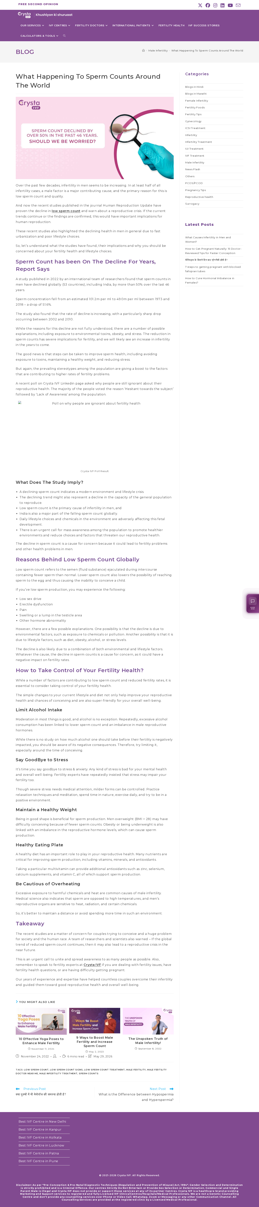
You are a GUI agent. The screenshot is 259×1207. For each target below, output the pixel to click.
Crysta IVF (92, 965)
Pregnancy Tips (195, 190)
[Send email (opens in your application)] (237, 5)
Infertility (191, 135)
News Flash (192, 169)
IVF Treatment (194, 155)
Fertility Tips (193, 114)
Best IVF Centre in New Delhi (42, 1121)
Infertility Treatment (198, 141)
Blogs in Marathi (196, 93)
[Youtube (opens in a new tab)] (230, 5)
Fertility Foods (195, 107)
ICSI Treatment (195, 128)
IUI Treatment (194, 148)
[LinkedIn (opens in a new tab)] (222, 5)
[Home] (143, 50)
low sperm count (66, 211)
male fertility (136, 1069)
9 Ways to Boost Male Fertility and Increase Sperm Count (94, 1042)
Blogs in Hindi (194, 86)
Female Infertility (196, 100)
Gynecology (193, 121)
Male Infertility (194, 162)
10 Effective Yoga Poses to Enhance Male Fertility (41, 1041)
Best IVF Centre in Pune (38, 1161)
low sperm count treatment (104, 1069)
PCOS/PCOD (194, 183)
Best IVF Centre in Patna (39, 1153)
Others (190, 176)
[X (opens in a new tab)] (200, 5)
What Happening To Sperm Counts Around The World (207, 50)
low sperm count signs (66, 1069)
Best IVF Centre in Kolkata (40, 1137)
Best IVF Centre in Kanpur (40, 1129)
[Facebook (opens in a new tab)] (208, 5)
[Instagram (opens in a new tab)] (215, 5)
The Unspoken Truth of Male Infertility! (148, 1041)
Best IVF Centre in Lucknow (41, 1145)
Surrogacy (192, 203)
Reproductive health (199, 196)
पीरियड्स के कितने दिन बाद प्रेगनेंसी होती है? (206, 259)
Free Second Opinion (38, 4)
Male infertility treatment (58, 1073)
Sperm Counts (88, 1073)
